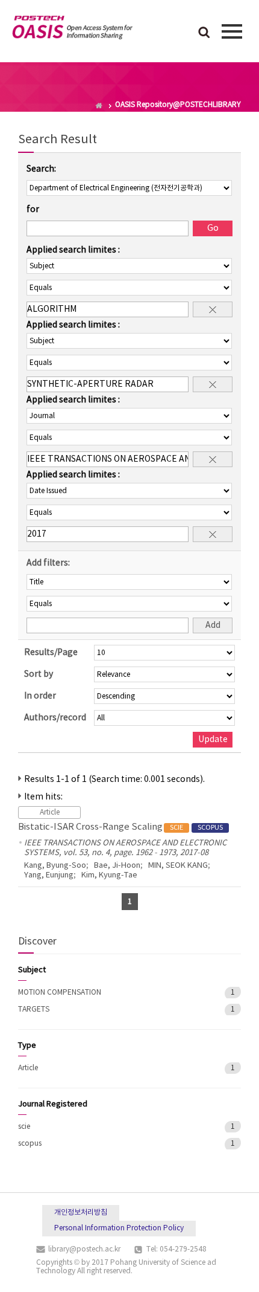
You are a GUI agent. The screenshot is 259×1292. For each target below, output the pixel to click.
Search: (41, 169)
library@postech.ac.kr (84, 1249)
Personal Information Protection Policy (119, 1228)
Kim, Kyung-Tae (109, 875)
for (33, 210)
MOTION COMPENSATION (59, 992)
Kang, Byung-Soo (55, 865)
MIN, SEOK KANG (178, 865)
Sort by (38, 674)
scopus (30, 1144)
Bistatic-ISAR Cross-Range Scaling (120, 827)
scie (24, 1127)
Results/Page (51, 652)
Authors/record (55, 718)
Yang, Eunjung (48, 875)
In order (40, 696)
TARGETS (33, 1009)
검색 (204, 33)
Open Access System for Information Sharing (72, 30)
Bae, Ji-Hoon (117, 865)
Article (28, 1068)
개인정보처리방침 (80, 1212)
